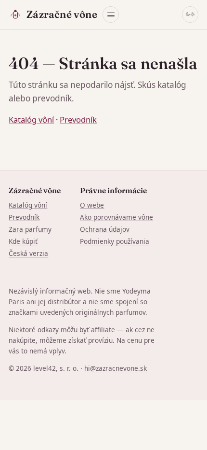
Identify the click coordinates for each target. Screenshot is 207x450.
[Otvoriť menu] (111, 14)
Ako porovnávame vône (116, 217)
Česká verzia (28, 253)
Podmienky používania (114, 241)
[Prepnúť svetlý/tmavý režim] (190, 14)
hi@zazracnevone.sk (115, 368)
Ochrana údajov (104, 229)
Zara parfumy (30, 229)
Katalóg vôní (31, 119)
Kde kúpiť (23, 241)
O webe (92, 205)
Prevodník (78, 119)
